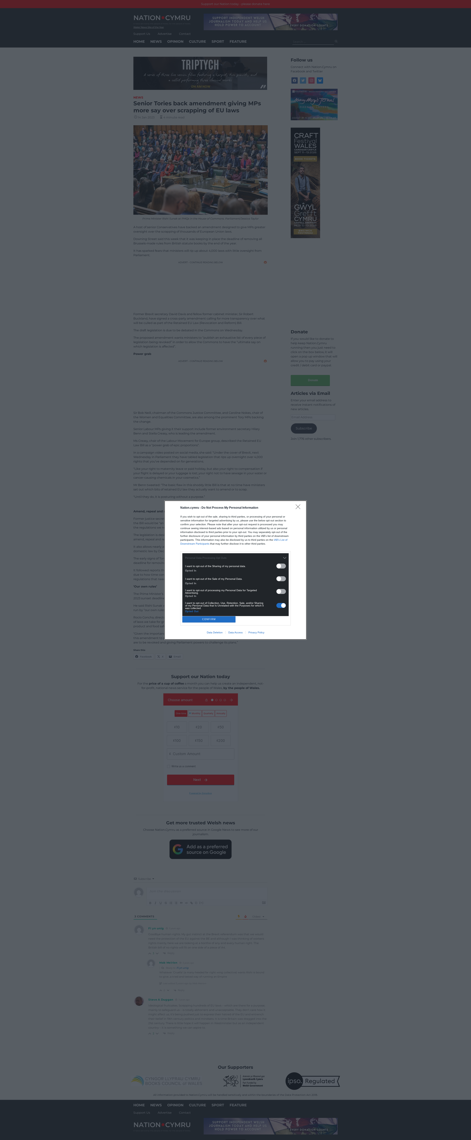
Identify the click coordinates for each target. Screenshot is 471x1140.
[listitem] (235, 558)
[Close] (299, 507)
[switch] (281, 566)
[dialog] (235, 570)
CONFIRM (209, 619)
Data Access (235, 632)
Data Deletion (215, 632)
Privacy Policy (256, 632)
